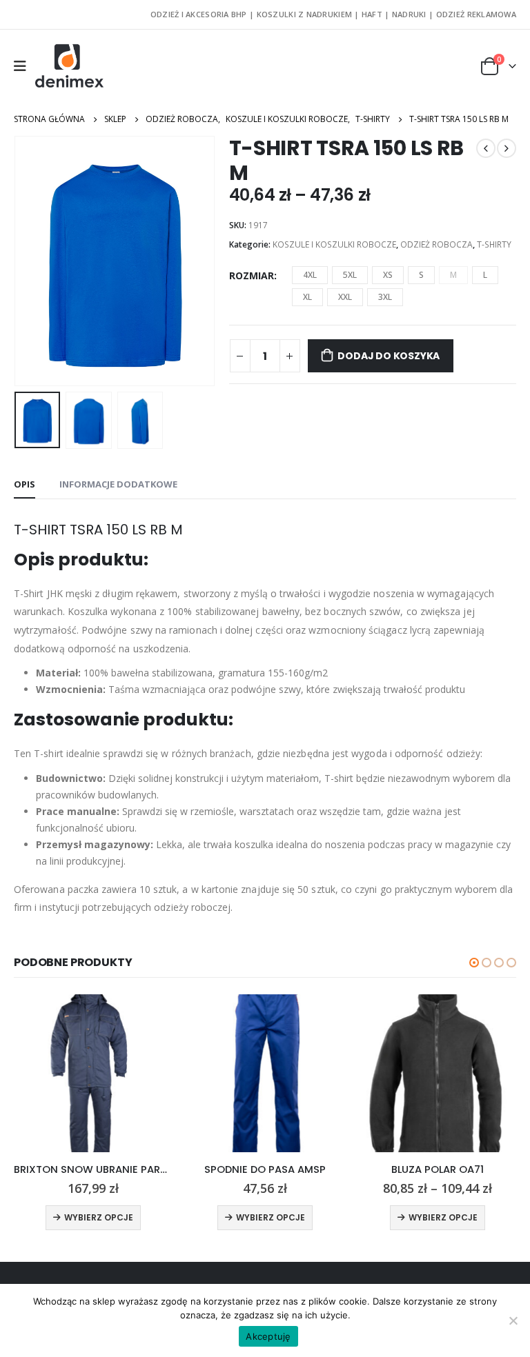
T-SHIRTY (494, 244)
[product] (93, 1073)
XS (388, 275)
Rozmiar (251, 275)
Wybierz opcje (98, 1217)
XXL (345, 297)
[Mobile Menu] (24, 66)
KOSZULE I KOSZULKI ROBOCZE (334, 244)
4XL (310, 275)
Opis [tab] (24, 484)
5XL (350, 275)
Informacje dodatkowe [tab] (118, 484)
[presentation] (31, 260)
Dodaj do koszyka (388, 356)
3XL (385, 297)
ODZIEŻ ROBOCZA (436, 244)
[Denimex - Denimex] (70, 66)
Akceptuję (268, 1336)
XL (307, 297)
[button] (474, 962)
